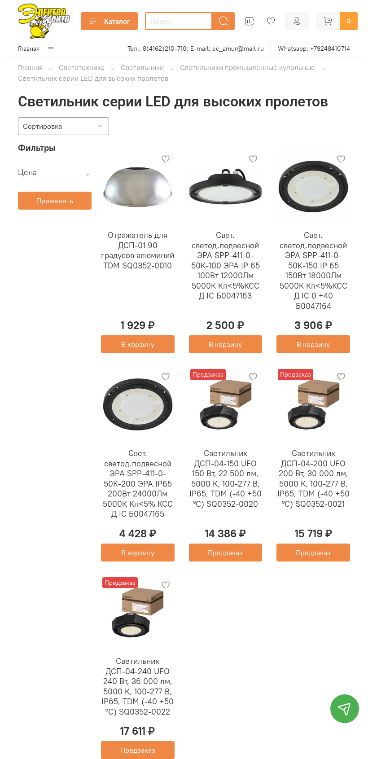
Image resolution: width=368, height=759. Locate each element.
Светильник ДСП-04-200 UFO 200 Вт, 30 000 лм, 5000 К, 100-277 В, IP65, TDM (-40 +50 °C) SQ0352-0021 (313, 478)
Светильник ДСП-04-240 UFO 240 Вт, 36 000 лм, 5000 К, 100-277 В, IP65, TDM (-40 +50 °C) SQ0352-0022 (137, 686)
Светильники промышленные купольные (247, 67)
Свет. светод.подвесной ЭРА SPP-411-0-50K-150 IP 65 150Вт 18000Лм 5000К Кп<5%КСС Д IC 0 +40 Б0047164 (313, 270)
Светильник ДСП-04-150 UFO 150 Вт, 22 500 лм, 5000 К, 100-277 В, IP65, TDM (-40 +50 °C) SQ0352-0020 (225, 478)
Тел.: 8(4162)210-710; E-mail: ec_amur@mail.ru (195, 48)
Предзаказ (225, 552)
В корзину (137, 344)
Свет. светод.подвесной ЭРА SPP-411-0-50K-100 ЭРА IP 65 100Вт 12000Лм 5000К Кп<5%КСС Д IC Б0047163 (225, 265)
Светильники (142, 67)
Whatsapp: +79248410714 (314, 48)
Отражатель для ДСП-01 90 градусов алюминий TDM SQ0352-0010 (137, 250)
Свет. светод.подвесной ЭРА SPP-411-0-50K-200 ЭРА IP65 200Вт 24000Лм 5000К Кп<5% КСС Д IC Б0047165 (138, 483)
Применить (54, 200)
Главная (28, 48)
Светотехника (82, 67)
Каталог (117, 21)
